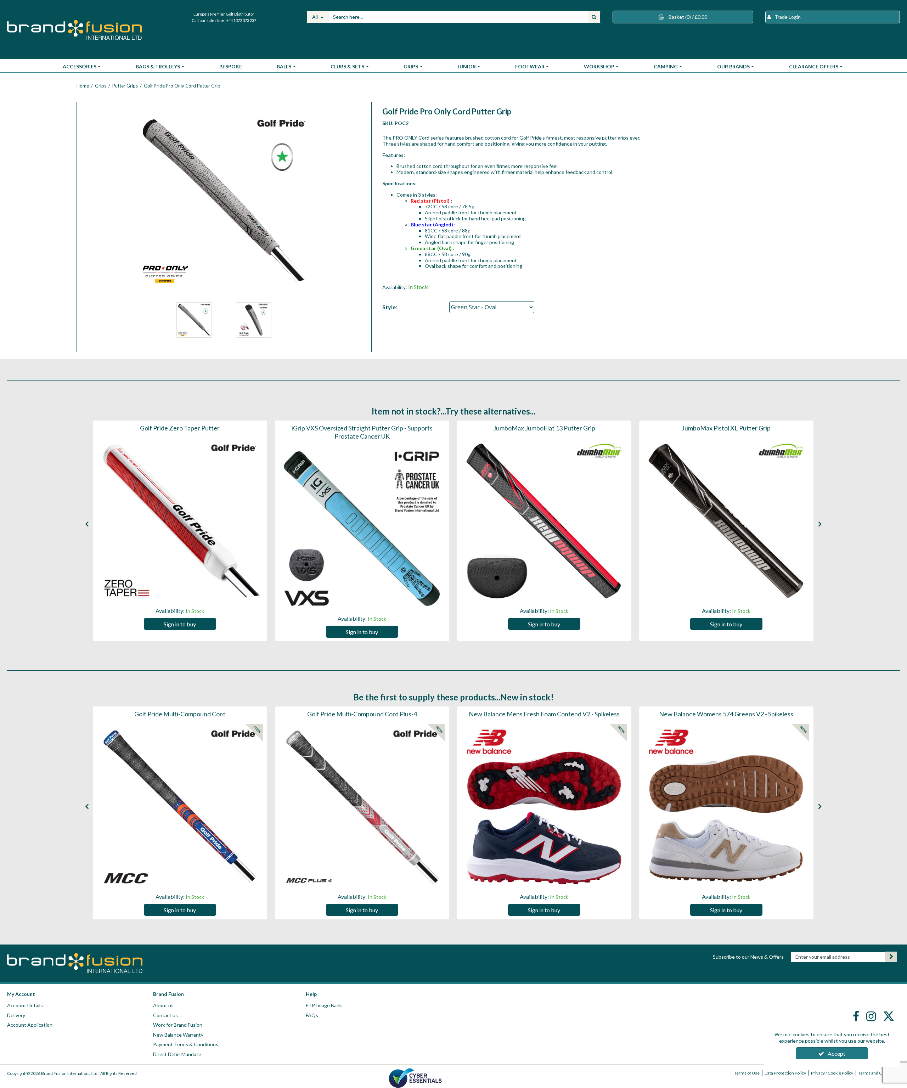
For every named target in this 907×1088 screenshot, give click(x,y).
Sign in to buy (180, 624)
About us (163, 1005)
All (315, 17)
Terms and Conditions (879, 1073)
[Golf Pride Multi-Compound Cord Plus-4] (362, 807)
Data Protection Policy (785, 1073)
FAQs (312, 1015)
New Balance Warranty (178, 1035)
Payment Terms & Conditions (185, 1044)
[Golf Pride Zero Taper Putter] (180, 521)
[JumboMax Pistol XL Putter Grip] (726, 521)
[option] (179, 531)
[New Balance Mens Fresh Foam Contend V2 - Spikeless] (544, 807)
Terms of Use (747, 1073)
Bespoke (230, 66)
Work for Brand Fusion (177, 1025)
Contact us (165, 1015)
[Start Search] (594, 17)
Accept (836, 1053)
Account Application (29, 1025)
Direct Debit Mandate (177, 1054)
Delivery (16, 1015)
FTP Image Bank (324, 1005)
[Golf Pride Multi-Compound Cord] (180, 807)
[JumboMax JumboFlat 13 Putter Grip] (544, 521)
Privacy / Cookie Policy (832, 1073)
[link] (856, 1016)
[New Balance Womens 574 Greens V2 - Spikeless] (726, 807)
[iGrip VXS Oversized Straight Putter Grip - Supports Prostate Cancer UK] (362, 528)
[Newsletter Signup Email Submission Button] (891, 957)
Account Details (25, 1005)
